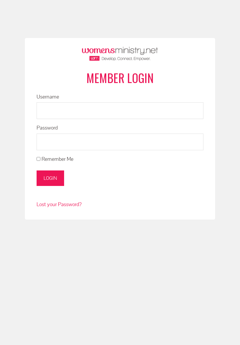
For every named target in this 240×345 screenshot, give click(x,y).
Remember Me (56, 159)
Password (47, 127)
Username (48, 96)
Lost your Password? (59, 204)
